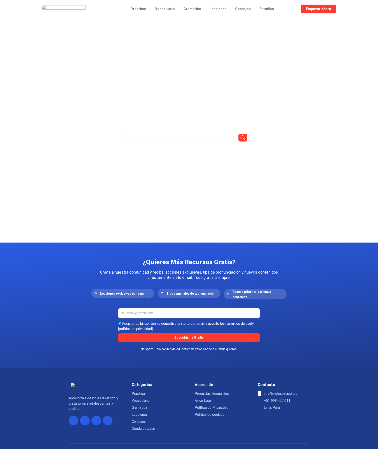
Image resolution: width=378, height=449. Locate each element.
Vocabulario (165, 9)
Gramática (192, 9)
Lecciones (218, 9)
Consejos (243, 9)
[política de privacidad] (135, 329)
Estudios (266, 9)
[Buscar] (242, 138)
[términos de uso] (239, 323)
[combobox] (188, 137)
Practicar (138, 9)
